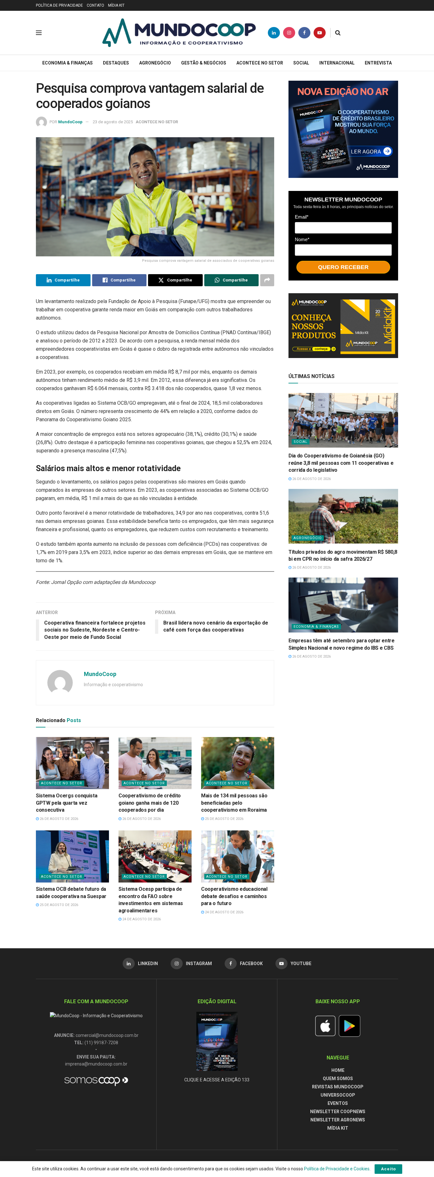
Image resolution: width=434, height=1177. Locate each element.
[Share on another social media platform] (267, 280)
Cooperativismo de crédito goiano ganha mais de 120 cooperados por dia (150, 803)
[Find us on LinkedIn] (274, 32)
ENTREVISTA (378, 62)
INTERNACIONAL (337, 62)
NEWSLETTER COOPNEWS (337, 1111)
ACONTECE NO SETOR (259, 62)
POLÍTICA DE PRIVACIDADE (59, 5)
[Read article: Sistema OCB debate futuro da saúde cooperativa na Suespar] (72, 856)
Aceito (388, 1169)
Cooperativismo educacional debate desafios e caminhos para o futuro (234, 896)
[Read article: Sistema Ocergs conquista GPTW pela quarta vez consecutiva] (72, 763)
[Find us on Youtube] (320, 32)
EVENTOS (338, 1103)
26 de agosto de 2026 (58, 819)
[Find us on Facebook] (304, 32)
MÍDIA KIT (116, 5)
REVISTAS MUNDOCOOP (337, 1086)
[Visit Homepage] (179, 32)
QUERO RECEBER (343, 267)
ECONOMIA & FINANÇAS (67, 62)
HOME (337, 1070)
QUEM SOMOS (338, 1078)
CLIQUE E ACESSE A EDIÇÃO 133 (216, 1079)
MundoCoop (70, 121)
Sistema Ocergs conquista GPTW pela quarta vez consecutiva (66, 803)
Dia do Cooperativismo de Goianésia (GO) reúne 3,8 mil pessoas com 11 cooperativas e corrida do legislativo (340, 463)
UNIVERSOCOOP (338, 1095)
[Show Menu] (39, 32)
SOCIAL (301, 62)
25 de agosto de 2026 (223, 819)
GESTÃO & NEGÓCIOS (203, 62)
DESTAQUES (116, 62)
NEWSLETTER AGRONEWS (337, 1119)
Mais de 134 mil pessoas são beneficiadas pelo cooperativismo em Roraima (234, 803)
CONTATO (95, 5)
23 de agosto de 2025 (113, 121)
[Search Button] (338, 33)
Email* (302, 216)
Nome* (302, 239)
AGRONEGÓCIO (155, 62)
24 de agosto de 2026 (141, 919)
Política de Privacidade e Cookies (337, 1168)
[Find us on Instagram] (289, 32)
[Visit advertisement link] (343, 129)
